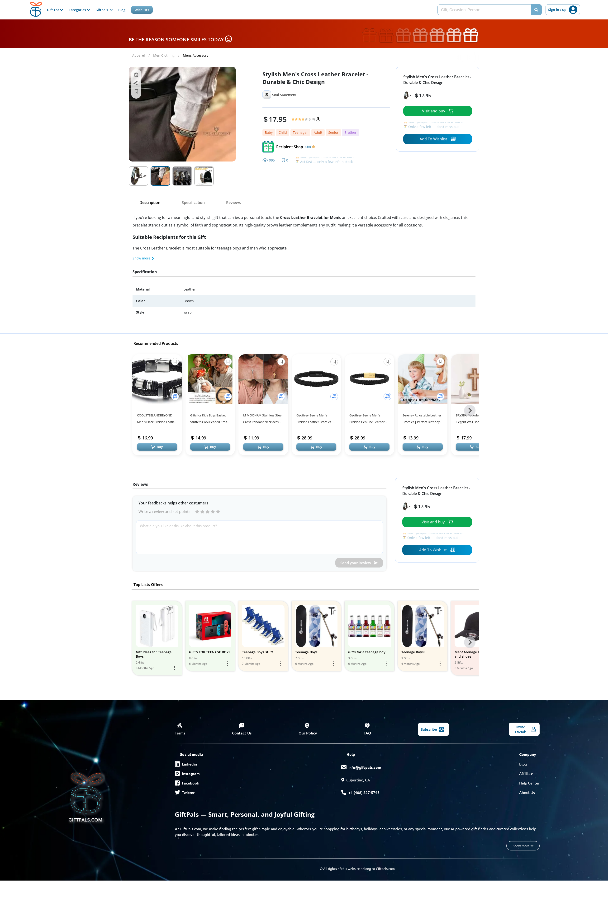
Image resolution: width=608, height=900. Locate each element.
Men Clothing (164, 55)
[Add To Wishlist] (175, 396)
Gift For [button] (53, 10)
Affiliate (526, 773)
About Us (527, 792)
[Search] (536, 9)
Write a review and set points (164, 511)
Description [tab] (149, 202)
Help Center (529, 782)
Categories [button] (78, 10)
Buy (160, 446)
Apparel (138, 55)
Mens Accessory (195, 55)
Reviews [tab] (233, 202)
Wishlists (142, 10)
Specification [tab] (193, 202)
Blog (121, 10)
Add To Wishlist (433, 139)
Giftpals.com (385, 868)
